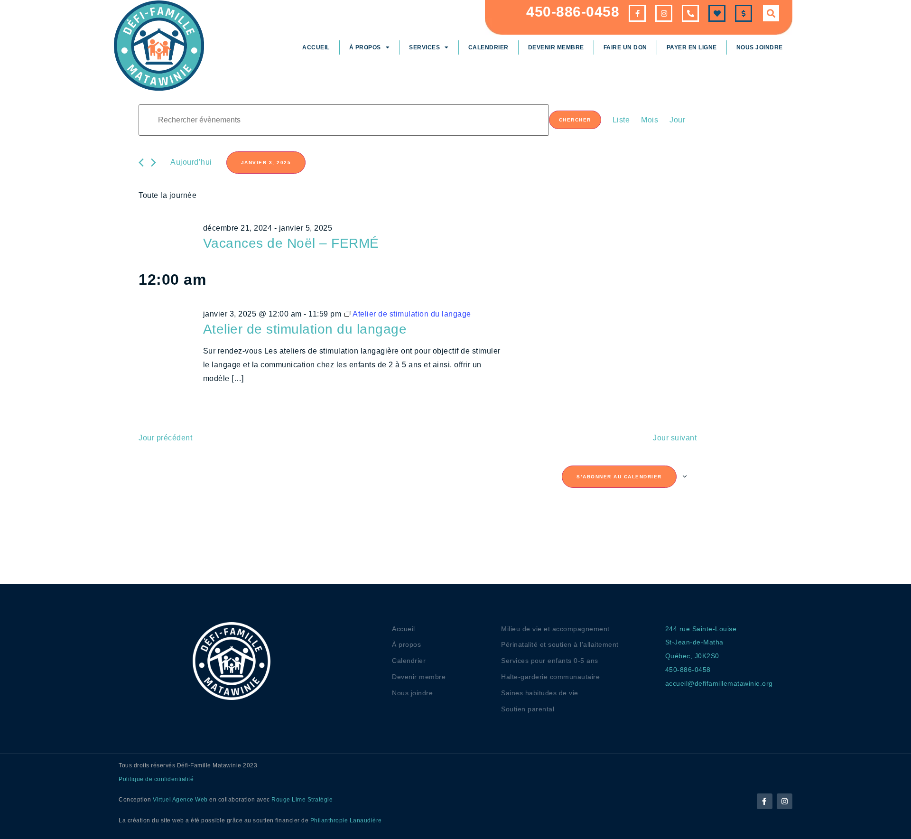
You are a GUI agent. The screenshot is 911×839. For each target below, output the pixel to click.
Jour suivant (675, 438)
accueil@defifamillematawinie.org (719, 683)
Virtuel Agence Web (180, 799)
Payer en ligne (692, 47)
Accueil (316, 47)
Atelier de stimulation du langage (305, 329)
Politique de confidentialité (156, 779)
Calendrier (488, 47)
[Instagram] (784, 801)
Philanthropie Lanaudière (346, 820)
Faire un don (625, 47)
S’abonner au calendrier (619, 476)
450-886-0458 (572, 11)
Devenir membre (556, 47)
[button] (771, 13)
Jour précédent (165, 438)
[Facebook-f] (764, 801)
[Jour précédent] (141, 162)
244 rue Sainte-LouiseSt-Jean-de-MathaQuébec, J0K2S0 (701, 642)
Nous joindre (759, 47)
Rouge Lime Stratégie (302, 799)
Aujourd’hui (191, 162)
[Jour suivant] (153, 162)
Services (424, 47)
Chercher (575, 119)
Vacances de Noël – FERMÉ (291, 243)
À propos (365, 47)
